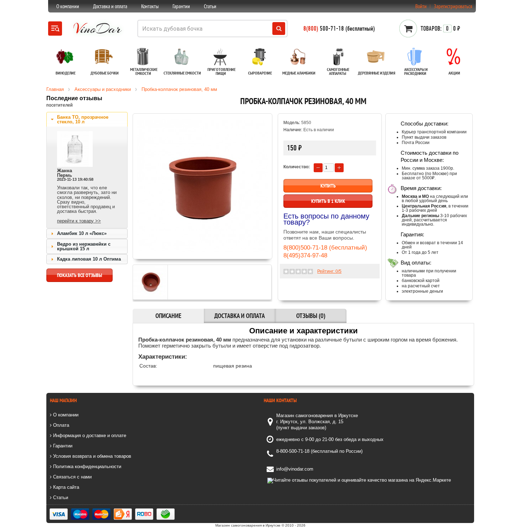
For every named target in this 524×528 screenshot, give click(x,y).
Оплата (60, 425)
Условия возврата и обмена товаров (91, 456)
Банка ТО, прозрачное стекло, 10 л (82, 119)
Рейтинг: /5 (329, 271)
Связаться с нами (72, 477)
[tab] (87, 119)
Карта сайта (65, 487)
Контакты (150, 6)
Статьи (210, 6)
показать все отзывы (79, 275)
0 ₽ (440, 28)
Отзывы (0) (310, 316)
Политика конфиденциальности (86, 466)
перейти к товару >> (79, 221)
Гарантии (181, 6)
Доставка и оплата (110, 6)
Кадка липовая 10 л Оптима (89, 259)
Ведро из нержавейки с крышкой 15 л (84, 246)
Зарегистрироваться (453, 6)
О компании (67, 6)
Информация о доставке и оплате (89, 435)
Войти (421, 6)
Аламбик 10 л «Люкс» (82, 233)
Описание (168, 316)
